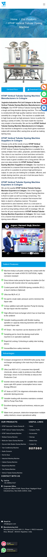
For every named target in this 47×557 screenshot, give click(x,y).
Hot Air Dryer (6, 455)
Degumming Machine (8, 465)
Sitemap (32, 437)
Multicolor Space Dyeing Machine (12, 440)
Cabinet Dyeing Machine (9, 462)
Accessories (33, 433)
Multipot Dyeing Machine (9, 437)
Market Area (33, 440)
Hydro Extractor (7, 451)
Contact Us (32, 444)
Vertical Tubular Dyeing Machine (12, 473)
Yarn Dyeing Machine (8, 469)
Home (13, 19)
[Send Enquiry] (9, 543)
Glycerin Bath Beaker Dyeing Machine (14, 444)
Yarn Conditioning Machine (10, 447)
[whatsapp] (9, 550)
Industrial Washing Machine (10, 458)
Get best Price (12, 89)
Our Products (29, 19)
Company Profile (34, 430)
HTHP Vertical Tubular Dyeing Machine (14, 430)
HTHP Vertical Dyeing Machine (11, 433)
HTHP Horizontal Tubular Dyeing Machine (14, 426)
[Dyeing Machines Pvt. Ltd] (3, 4)
